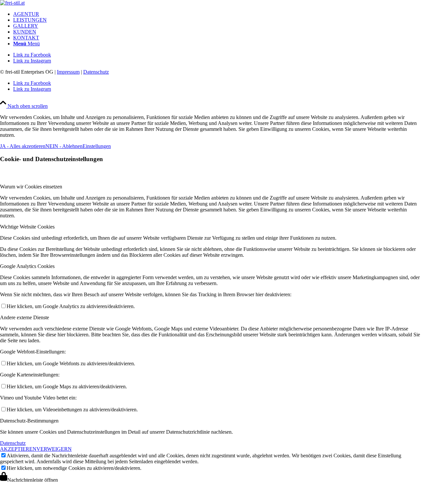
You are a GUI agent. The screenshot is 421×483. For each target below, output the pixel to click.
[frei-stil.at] (12, 3)
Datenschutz (96, 72)
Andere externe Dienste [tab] (24, 317)
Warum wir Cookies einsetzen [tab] (31, 186)
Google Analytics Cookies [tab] (27, 266)
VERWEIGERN (54, 449)
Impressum (68, 72)
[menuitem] (217, 14)
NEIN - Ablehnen (64, 146)
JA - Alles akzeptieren (22, 146)
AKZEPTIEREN (18, 449)
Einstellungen (97, 146)
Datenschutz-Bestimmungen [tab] (29, 420)
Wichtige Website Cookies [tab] (27, 226)
